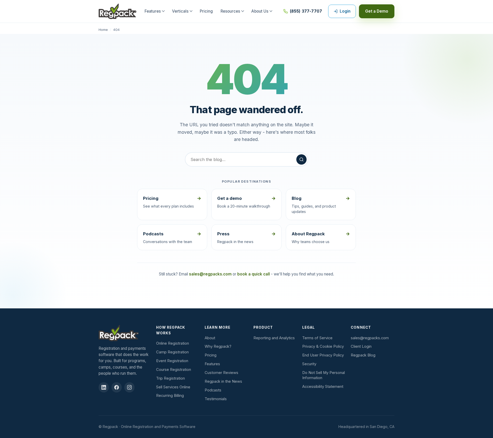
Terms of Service (317, 338)
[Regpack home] (117, 11)
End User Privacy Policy (323, 355)
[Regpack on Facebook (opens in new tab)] (116, 387)
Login (345, 11)
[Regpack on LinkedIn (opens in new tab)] (104, 387)
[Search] (301, 159)
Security (309, 364)
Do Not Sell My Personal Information (323, 375)
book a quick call (253, 274)
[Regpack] (125, 333)
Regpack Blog (363, 355)
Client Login (361, 346)
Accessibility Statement (322, 386)
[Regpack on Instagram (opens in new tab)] (129, 387)
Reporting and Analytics (274, 338)
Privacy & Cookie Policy (323, 346)
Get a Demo (376, 11)
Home (103, 30)
